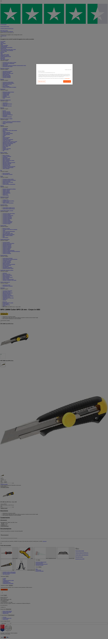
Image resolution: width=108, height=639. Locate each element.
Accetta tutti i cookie (67, 81)
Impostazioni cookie (41, 81)
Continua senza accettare (68, 69)
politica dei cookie (67, 78)
